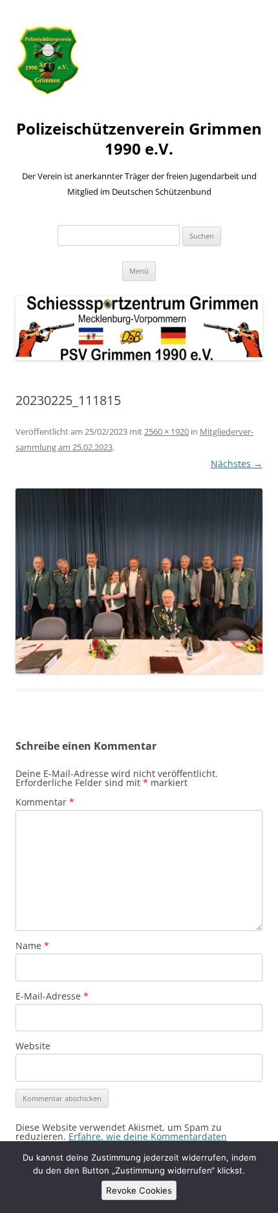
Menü (139, 271)
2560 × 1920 (166, 431)
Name (32, 945)
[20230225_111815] (139, 581)
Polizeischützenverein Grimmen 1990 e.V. (139, 139)
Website (33, 1046)
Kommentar (45, 802)
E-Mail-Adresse (52, 996)
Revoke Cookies (139, 1190)
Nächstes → (236, 463)
